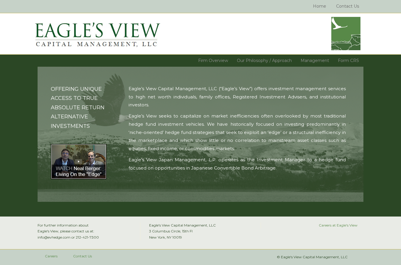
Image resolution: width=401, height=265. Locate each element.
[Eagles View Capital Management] (97, 35)
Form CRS (348, 60)
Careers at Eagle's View (338, 225)
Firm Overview (213, 60)
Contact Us (347, 6)
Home (319, 6)
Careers (51, 256)
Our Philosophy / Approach (264, 60)
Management (315, 60)
